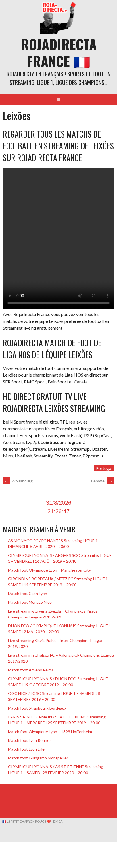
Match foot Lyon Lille (26, 749)
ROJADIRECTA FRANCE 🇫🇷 (59, 52)
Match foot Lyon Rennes (29, 740)
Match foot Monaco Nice (30, 602)
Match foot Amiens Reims (31, 669)
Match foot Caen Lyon (27, 593)
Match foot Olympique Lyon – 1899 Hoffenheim (50, 731)
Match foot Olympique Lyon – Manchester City (49, 570)
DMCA (57, 821)
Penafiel (102, 480)
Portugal (103, 468)
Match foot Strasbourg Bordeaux (37, 708)
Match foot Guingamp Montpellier (38, 757)
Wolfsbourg (18, 480)
